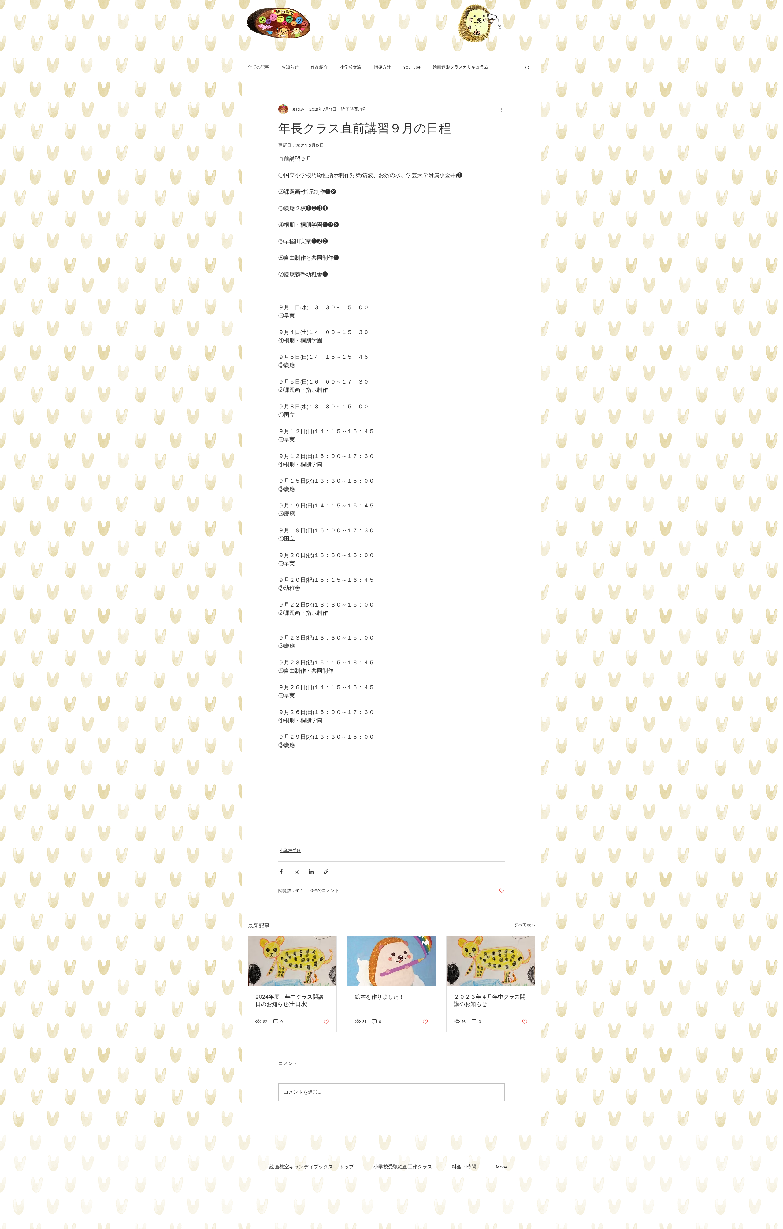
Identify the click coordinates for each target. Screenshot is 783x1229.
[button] (527, 67)
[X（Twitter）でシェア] (296, 871)
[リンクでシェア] (326, 871)
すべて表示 (524, 924)
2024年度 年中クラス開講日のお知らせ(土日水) (289, 1000)
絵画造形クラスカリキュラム (460, 67)
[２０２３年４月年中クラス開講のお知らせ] (491, 961)
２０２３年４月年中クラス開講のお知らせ (489, 1000)
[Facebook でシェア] (281, 871)
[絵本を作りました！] (391, 961)
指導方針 (382, 67)
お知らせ (290, 67)
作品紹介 (319, 67)
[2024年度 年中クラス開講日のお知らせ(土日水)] (292, 961)
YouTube (412, 67)
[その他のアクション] (501, 109)
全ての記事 (258, 67)
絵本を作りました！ (379, 997)
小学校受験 (351, 67)
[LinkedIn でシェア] (311, 871)
